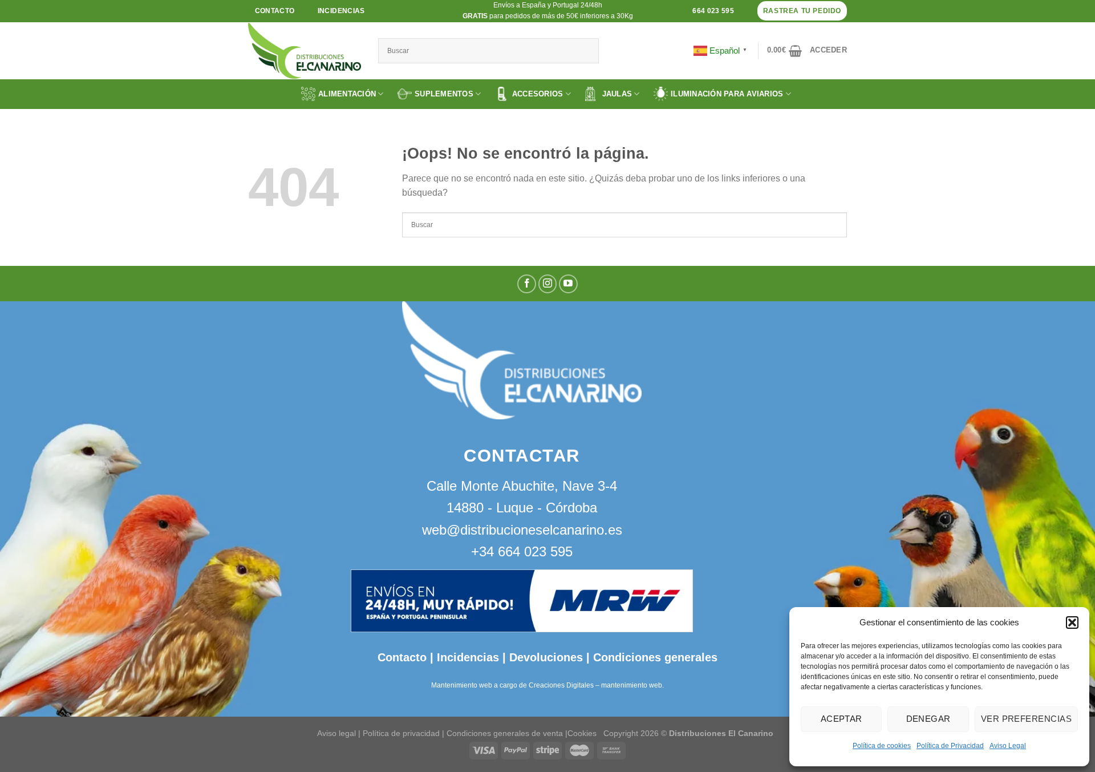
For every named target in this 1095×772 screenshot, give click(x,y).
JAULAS (617, 94)
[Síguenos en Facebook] (526, 283)
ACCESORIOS (537, 94)
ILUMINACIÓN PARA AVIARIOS (727, 94)
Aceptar (841, 719)
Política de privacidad (401, 733)
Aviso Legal (1007, 746)
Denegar (928, 719)
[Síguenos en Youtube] (568, 283)
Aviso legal (336, 733)
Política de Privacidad (950, 746)
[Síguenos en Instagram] (547, 283)
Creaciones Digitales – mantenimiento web (595, 685)
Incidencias (466, 657)
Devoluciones (546, 657)
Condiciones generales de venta (506, 733)
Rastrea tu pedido (802, 11)
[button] (1072, 622)
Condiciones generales (655, 657)
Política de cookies (882, 746)
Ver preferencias (1026, 719)
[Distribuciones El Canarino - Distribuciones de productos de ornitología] (304, 51)
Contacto (402, 657)
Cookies (582, 733)
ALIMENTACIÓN (347, 94)
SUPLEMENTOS (444, 94)
